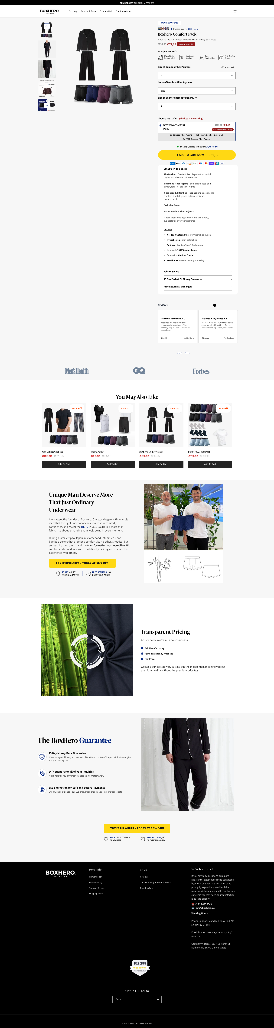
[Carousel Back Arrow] (47, 26)
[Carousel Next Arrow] (47, 105)
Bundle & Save (146, 888)
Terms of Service (96, 888)
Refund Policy (95, 882)
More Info (95, 869)
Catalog (143, 876)
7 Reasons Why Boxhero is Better (155, 882)
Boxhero (131, 1023)
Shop (143, 869)
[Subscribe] (157, 999)
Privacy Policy (95, 876)
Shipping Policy (96, 893)
